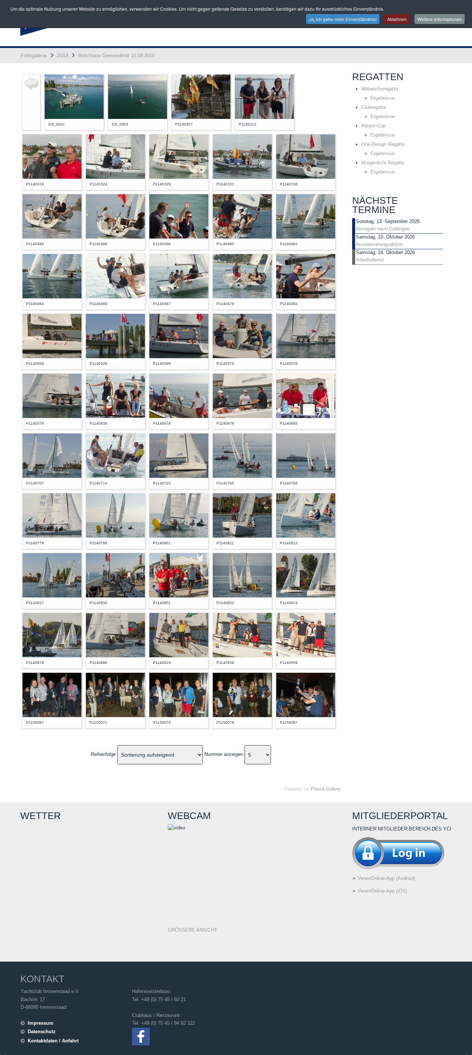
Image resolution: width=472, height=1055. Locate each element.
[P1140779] (51, 515)
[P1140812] (305, 515)
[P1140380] (51, 216)
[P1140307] (200, 96)
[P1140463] (305, 216)
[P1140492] (305, 275)
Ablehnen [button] (397, 19)
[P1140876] (51, 634)
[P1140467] (178, 275)
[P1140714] (115, 455)
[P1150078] (242, 694)
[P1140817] (51, 575)
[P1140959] (305, 634)
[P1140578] (305, 335)
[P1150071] (115, 694)
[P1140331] (242, 156)
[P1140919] (178, 634)
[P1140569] (178, 335)
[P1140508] (51, 335)
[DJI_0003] (137, 96)
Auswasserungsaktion (379, 244)
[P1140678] (178, 395)
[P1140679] (242, 395)
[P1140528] (115, 335)
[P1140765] (242, 455)
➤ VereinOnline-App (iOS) (379, 891)
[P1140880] (115, 634)
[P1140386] (115, 216)
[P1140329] (178, 156)
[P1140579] (51, 395)
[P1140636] (115, 395)
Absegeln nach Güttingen (383, 229)
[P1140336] (305, 156)
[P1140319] (51, 156)
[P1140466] (115, 275)
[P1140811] (242, 515)
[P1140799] (115, 515)
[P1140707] (51, 455)
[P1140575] (242, 335)
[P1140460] (242, 216)
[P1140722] (178, 455)
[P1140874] (305, 575)
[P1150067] (51, 694)
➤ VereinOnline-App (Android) (383, 878)
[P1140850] (115, 575)
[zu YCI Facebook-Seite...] (141, 1036)
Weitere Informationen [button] (439, 19)
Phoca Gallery (326, 789)
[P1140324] (115, 156)
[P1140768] (305, 455)
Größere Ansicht (192, 930)
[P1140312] (264, 96)
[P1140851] (178, 575)
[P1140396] (178, 216)
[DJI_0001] (74, 96)
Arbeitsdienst (370, 260)
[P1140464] (51, 275)
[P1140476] (242, 275)
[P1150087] (305, 694)
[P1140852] (242, 575)
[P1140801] (178, 515)
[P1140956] (242, 634)
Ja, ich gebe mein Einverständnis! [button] (342, 19)
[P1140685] (305, 395)
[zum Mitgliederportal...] (398, 852)
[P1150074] (178, 694)
